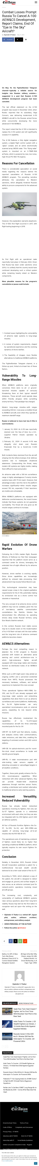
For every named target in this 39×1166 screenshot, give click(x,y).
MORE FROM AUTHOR (26, 1003)
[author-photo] (20, 981)
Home (4, 7)
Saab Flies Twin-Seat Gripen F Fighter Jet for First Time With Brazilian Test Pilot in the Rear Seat (19, 1058)
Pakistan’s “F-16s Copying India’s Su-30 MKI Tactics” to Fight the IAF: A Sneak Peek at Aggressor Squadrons (20, 1081)
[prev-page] (3, 1046)
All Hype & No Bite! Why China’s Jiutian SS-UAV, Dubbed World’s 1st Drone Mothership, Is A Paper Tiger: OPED (29, 958)
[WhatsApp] (20, 941)
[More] (26, 39)
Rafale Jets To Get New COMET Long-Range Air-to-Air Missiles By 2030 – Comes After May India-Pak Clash (20, 1090)
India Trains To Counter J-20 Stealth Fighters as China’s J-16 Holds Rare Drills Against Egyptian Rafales (18, 1066)
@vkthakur (22, 928)
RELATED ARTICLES (9, 1003)
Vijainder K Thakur (10, 35)
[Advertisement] (19, 64)
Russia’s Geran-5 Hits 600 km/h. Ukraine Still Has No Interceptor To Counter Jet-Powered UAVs (20, 1073)
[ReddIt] (25, 941)
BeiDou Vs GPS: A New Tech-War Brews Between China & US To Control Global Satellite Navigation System (10, 958)
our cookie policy (8, 1161)
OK (35, 1163)
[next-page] (6, 1046)
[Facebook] (11, 941)
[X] (15, 941)
